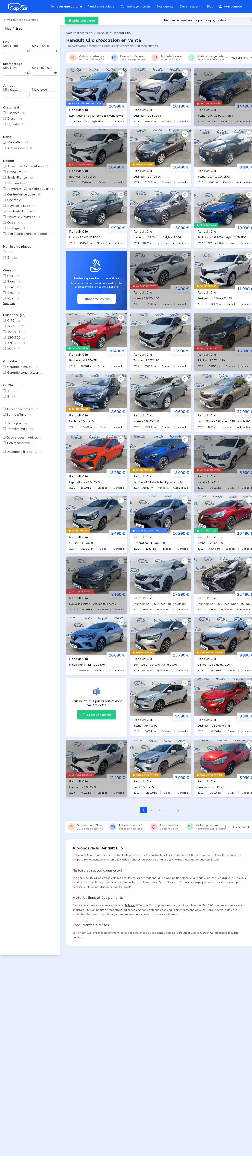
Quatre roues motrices (24, 437)
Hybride (16, 124)
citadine (108, 855)
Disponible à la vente (24, 452)
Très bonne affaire (22, 409)
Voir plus (9, 303)
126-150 (16, 337)
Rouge (14, 287)
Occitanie (16, 200)
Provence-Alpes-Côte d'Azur (31, 189)
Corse (13, 222)
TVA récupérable (20, 443)
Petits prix (16, 423)
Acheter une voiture (66, 6)
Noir (13, 298)
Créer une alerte (83, 20)
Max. (41, 46)
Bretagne (16, 228)
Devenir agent (190, 6)
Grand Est (17, 172)
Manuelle (17, 142)
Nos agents (165, 6)
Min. (11, 46)
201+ (13, 349)
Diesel (14, 118)
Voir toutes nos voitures (22, 20)
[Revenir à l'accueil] (19, 7)
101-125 (16, 332)
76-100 (15, 326)
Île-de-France (20, 177)
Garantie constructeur (25, 372)
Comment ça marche (136, 6)
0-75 (13, 320)
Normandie (18, 183)
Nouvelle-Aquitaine (23, 217)
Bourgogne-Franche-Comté (29, 234)
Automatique (19, 148)
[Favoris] (121, 73)
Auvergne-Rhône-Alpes (27, 166)
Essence (16, 113)
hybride (130, 905)
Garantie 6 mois (22, 367)
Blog (210, 6)
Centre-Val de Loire (24, 194)
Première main (19, 429)
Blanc (14, 281)
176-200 (16, 343)
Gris (13, 276)
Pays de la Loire (20, 206)
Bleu (13, 293)
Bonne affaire (19, 414)
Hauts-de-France (21, 211)
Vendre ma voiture (101, 6)
